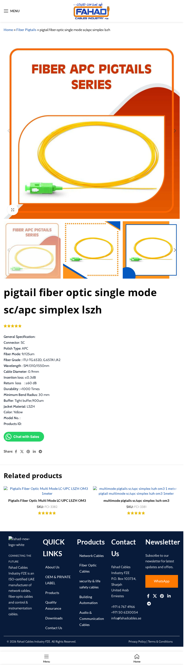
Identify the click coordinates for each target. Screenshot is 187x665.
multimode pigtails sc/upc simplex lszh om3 (136, 500)
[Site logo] (92, 11)
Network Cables (91, 556)
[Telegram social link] (40, 451)
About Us (52, 567)
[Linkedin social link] (34, 451)
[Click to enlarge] (12, 209)
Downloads (54, 618)
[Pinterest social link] (28, 451)
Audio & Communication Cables (91, 618)
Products (52, 593)
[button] (8, 131)
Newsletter (162, 542)
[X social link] (22, 451)
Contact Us (53, 628)
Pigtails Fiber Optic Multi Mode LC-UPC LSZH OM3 (47, 500)
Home (8, 30)
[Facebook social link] (16, 451)
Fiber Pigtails (26, 30)
